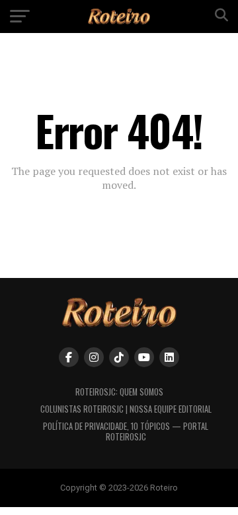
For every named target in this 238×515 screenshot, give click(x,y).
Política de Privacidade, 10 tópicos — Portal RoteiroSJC (125, 431)
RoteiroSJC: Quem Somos (119, 392)
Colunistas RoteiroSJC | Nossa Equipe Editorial (126, 409)
